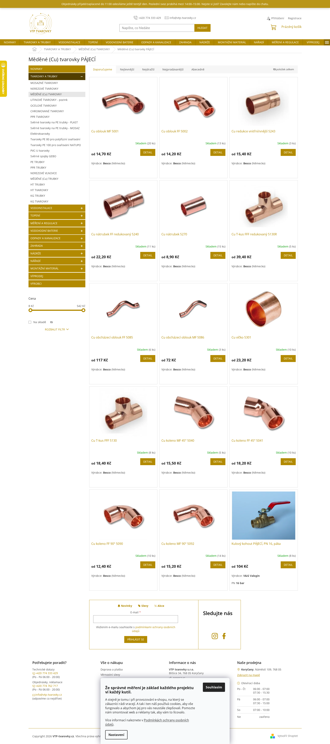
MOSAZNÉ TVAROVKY (44, 83)
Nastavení (116, 735)
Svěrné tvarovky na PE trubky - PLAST (54, 122)
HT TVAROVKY (39, 190)
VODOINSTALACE (41, 208)
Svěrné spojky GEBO (43, 156)
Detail (147, 152)
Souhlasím (214, 687)
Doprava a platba (112, 669)
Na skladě (43, 322)
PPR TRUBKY (38, 167)
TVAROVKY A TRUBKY (43, 76)
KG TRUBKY (37, 195)
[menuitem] (10, 42)
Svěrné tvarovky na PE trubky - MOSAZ (55, 128)
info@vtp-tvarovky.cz (48, 694)
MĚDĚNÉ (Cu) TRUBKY (44, 179)
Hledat (202, 28)
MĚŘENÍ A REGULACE (43, 223)
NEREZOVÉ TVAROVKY (44, 88)
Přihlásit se (135, 639)
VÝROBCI (36, 283)
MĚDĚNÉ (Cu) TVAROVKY (46, 94)
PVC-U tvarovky (40, 150)
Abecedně (197, 69)
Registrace (294, 18)
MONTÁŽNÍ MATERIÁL (44, 268)
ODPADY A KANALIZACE (45, 238)
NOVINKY (36, 69)
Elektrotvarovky (40, 133)
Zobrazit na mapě (248, 675)
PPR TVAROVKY (40, 117)
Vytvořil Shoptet (288, 736)
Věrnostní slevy (110, 674)
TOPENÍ (35, 215)
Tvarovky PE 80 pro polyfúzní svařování (55, 139)
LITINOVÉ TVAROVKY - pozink (48, 100)
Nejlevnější (127, 69)
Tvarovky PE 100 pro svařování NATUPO (55, 145)
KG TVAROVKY (39, 201)
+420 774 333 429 (46, 673)
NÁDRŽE (35, 253)
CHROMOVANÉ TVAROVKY (47, 111)
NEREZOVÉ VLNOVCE (43, 173)
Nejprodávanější (173, 69)
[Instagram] (215, 635)
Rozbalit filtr (55, 329)
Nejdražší (148, 69)
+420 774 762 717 (46, 686)
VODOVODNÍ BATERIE (44, 230)
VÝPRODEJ (36, 276)
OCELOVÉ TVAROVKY (43, 105)
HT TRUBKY (37, 184)
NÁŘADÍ (35, 261)
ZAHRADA (36, 245)
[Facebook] (224, 635)
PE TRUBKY (37, 162)
